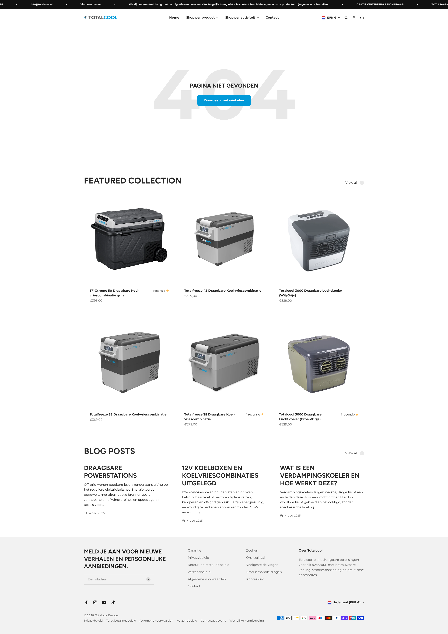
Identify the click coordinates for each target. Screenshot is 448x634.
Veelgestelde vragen (262, 565)
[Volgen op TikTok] (113, 602)
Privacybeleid (198, 558)
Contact (272, 17)
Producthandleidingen (264, 572)
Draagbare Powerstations (110, 471)
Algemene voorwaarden (207, 579)
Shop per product (200, 17)
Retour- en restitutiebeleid (208, 565)
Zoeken (252, 550)
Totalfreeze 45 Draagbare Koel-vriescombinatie (222, 291)
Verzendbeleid (199, 572)
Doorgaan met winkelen (224, 100)
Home (174, 17)
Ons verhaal (255, 558)
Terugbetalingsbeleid (121, 620)
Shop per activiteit (240, 17)
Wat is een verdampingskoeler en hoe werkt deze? (320, 475)
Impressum (255, 579)
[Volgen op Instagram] (95, 602)
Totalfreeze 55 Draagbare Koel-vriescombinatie (128, 414)
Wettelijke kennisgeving (246, 620)
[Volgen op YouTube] (104, 602)
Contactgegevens (213, 620)
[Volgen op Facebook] (86, 602)
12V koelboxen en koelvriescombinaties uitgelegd (220, 475)
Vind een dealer (79, 4)
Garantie (194, 550)
